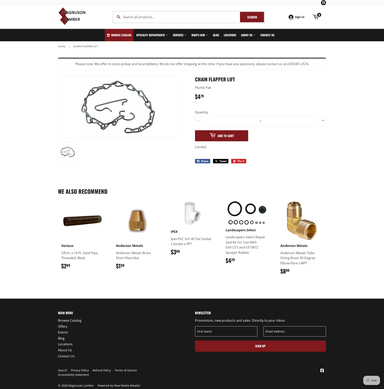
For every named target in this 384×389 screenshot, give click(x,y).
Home (61, 46)
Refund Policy (102, 370)
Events (63, 332)
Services (178, 35)
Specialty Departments (151, 35)
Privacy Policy (80, 370)
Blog (216, 35)
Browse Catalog (120, 35)
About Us (247, 35)
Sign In (299, 17)
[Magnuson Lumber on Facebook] (322, 371)
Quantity (201, 112)
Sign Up (260, 346)
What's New (198, 35)
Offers (62, 326)
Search (255, 17)
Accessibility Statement (73, 375)
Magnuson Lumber (81, 385)
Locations (230, 35)
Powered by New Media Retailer (119, 385)
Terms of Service (126, 370)
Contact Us (267, 35)
